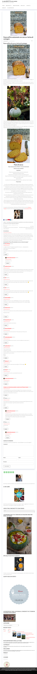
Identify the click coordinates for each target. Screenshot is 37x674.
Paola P (6, 369)
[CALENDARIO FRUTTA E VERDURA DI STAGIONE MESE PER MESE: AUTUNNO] (19, 535)
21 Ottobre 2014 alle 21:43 (6, 362)
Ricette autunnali (19, 222)
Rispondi (6, 254)
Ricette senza (27, 222)
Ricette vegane (12, 223)
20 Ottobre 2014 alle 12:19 (6, 279)
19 (31, 40)
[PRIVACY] (5, 654)
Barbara (29, 207)
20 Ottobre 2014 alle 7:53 (6, 245)
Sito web (5, 461)
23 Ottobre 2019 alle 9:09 (8, 433)
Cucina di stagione (8, 222)
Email (19, 457)
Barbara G (7, 361)
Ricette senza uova (7, 223)
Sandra (5, 208)
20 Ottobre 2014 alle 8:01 (8, 259)
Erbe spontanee (16, 5)
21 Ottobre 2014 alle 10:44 (6, 338)
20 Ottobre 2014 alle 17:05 (6, 321)
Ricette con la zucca (23, 222)
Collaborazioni (10, 7)
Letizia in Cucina (8, 266)
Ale (5, 277)
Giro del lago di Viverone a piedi (20, 631)
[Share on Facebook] (3, 219)
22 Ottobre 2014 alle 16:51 (6, 371)
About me (23, 5)
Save (9, 219)
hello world (9, 629)
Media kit (4, 7)
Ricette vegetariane (16, 223)
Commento (5, 444)
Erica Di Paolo (7, 243)
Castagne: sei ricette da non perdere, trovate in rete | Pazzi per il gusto (15, 387)
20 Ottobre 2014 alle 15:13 (6, 309)
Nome (4, 457)
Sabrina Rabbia (7, 297)
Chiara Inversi (7, 307)
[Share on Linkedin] (10, 219)
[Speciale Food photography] (19, 564)
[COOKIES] (5, 659)
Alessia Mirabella (8, 328)
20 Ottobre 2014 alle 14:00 (6, 299)
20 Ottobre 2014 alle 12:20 (6, 289)
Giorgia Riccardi (8, 319)
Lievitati (12, 222)
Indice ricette (8, 5)
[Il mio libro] (19, 495)
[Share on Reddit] (6, 219)
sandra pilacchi (7, 345)
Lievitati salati (15, 222)
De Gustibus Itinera (28, 208)
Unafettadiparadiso (8, 337)
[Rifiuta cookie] (35, 670)
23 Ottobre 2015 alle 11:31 (6, 388)
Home (3, 5)
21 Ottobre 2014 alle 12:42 (6, 347)
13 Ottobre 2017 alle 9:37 (8, 412)
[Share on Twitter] (5, 219)
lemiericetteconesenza (7, 232)
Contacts (28, 5)
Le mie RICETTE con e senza (9, 1)
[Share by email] (11, 219)
